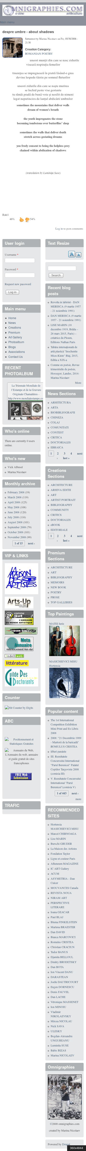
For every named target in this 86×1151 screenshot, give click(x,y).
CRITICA (56, 437)
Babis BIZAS (58, 1050)
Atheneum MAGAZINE (64, 863)
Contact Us (15, 357)
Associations (16, 352)
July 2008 (13, 517)
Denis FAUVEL (60, 992)
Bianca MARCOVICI (63, 937)
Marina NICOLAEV (62, 1055)
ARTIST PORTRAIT (63, 500)
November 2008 (17, 537)
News (12, 323)
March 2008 (15, 497)
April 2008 (14, 502)
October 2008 (15, 532)
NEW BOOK (58, 587)
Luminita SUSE (60, 1045)
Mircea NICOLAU (61, 1021)
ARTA (54, 407)
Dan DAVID (58, 932)
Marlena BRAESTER (63, 927)
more (78, 799)
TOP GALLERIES (61, 602)
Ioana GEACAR (60, 912)
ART (53, 495)
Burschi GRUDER (61, 843)
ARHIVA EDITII (61, 490)
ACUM (55, 873)
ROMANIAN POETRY (39, 53)
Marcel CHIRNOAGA (63, 833)
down (27, 219)
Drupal (66, 1144)
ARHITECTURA (61, 402)
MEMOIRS (57, 582)
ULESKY (56, 1031)
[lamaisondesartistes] (21, 578)
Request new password (18, 284)
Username (11, 254)
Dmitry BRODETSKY (64, 962)
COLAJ (55, 422)
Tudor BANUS (59, 952)
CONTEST (57, 432)
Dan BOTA (57, 967)
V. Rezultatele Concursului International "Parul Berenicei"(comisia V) (66, 783)
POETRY (56, 592)
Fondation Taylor (60, 853)
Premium (14, 332)
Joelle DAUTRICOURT (64, 982)
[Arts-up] (19, 602)
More (78, 382)
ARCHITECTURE (61, 485)
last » (66, 458)
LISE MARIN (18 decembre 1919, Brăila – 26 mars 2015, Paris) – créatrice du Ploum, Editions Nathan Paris (64, 333)
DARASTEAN (59, 977)
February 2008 (16, 492)
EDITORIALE (59, 530)
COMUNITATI (60, 427)
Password (11, 269)
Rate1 (5, 214)
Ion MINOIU (58, 1007)
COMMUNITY (60, 510)
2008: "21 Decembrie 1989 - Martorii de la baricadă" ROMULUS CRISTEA (66, 742)
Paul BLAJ (57, 917)
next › (31, 543)
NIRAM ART (59, 898)
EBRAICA (57, 447)
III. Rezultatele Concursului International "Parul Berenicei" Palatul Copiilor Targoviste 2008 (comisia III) (65, 764)
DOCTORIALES (61, 442)
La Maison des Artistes (64, 848)
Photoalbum (16, 342)
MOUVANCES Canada (64, 888)
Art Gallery (15, 337)
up (21, 219)
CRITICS (56, 515)
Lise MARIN (58, 838)
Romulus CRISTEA (62, 942)
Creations (14, 327)
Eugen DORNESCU (62, 987)
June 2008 (13, 512)
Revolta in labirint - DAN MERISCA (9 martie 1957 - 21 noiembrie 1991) (66, 306)
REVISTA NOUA (61, 893)
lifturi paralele (58, 751)
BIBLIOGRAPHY (61, 505)
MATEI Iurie (56, 623)
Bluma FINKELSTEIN (64, 922)
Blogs (12, 347)
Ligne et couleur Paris (63, 858)
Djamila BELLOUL (62, 957)
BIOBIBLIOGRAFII (63, 412)
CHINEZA (57, 417)
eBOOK (55, 525)
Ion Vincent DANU (62, 972)
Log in (59, 228)
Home (12, 318)
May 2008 (13, 507)
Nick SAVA (57, 1026)
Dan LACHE (58, 997)
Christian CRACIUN (63, 947)
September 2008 (17, 527)
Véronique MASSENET (64, 1002)
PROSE (55, 597)
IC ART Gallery (60, 868)
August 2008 (15, 522)
